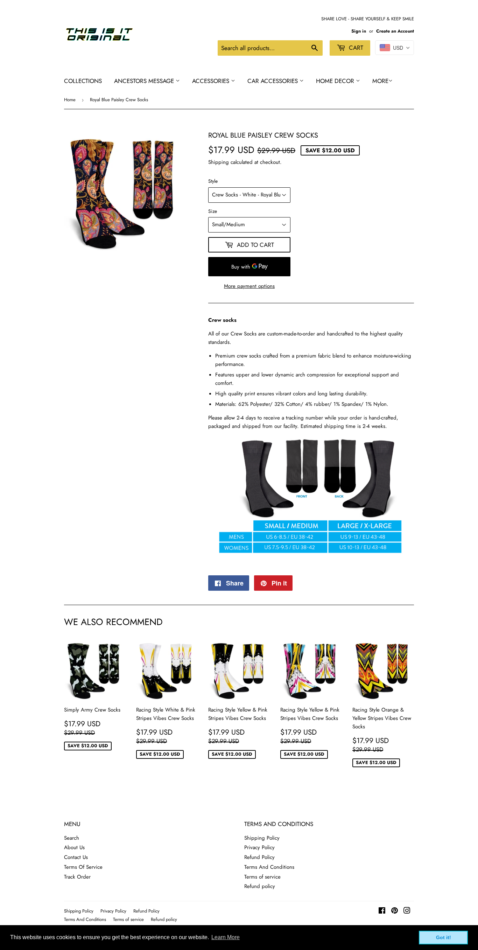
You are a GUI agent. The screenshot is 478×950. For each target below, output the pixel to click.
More (380, 81)
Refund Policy (259, 857)
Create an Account (395, 31)
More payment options (249, 286)
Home (70, 99)
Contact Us (76, 857)
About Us (74, 847)
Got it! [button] (443, 937)
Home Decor (336, 81)
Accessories (211, 81)
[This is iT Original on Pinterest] (394, 911)
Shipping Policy (262, 838)
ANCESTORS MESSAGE (145, 81)
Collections (83, 81)
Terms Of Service (83, 867)
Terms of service (262, 877)
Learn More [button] (225, 937)
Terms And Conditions (269, 867)
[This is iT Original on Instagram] (406, 911)
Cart (355, 47)
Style (213, 181)
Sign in (358, 31)
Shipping (218, 162)
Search (71, 838)
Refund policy (259, 886)
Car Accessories (273, 81)
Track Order (77, 877)
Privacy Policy (259, 847)
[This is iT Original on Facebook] (382, 911)
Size (212, 211)
